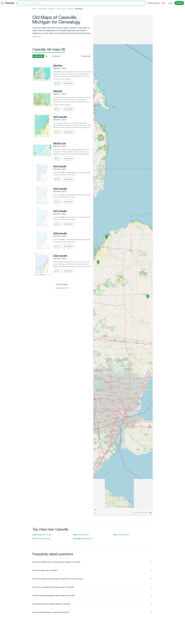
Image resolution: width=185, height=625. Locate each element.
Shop (163, 3)
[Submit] (18, 3)
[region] (123, 265)
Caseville (70, 9)
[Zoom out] (95, 512)
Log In (170, 3)
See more (36, 37)
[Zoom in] (95, 509)
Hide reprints (38, 56)
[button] (147, 296)
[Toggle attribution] (150, 513)
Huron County (60, 9)
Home (34, 9)
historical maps (42, 535)
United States (42, 9)
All (46, 56)
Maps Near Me (154, 3)
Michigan (51, 9)
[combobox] (81, 3)
